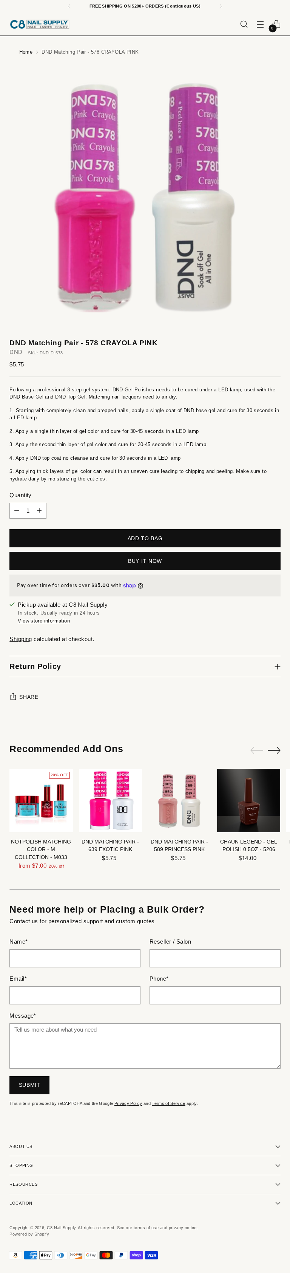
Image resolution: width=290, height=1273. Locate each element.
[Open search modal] (244, 24)
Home (26, 52)
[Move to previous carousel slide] (256, 750)
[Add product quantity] (39, 510)
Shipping (20, 639)
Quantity (20, 495)
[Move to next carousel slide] (274, 750)
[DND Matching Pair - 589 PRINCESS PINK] (179, 800)
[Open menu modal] (260, 24)
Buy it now (145, 561)
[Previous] (69, 6)
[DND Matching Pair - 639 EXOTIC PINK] (110, 800)
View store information (44, 621)
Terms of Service (168, 1103)
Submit (29, 1085)
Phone (159, 979)
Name (18, 942)
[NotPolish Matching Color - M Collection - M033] (40, 800)
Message (22, 1016)
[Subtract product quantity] (16, 510)
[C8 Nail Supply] (39, 24)
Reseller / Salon (170, 942)
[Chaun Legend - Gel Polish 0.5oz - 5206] (248, 800)
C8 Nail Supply (61, 1227)
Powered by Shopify (29, 1234)
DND (15, 352)
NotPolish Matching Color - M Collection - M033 (41, 849)
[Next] (221, 6)
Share (28, 697)
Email (18, 979)
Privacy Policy (128, 1103)
